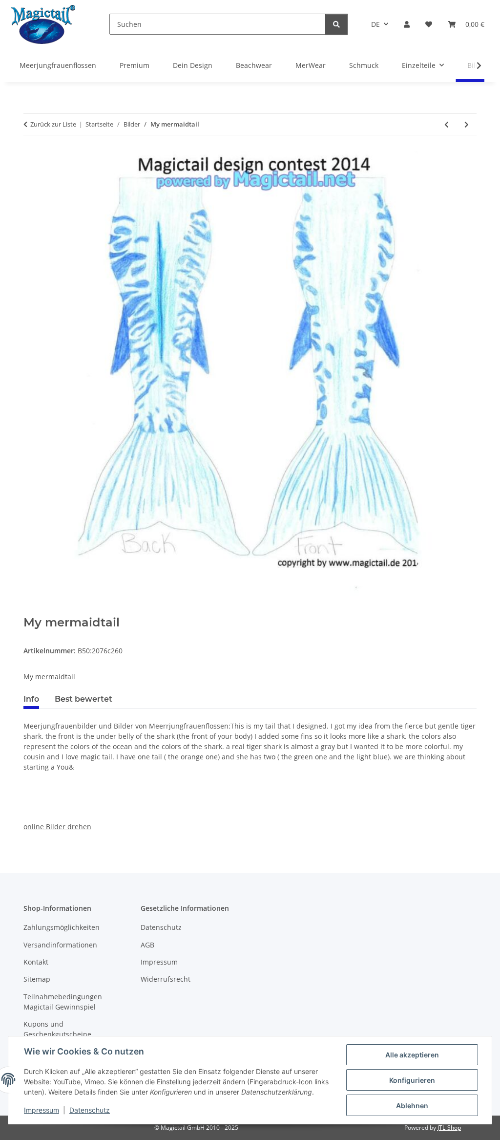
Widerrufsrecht (165, 979)
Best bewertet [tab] (83, 699)
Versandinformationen (60, 944)
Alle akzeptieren (412, 1055)
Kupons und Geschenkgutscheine (57, 1029)
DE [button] (375, 24)
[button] (406, 24)
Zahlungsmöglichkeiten (61, 927)
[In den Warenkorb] (31, 610)
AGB (147, 944)
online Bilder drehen (57, 826)
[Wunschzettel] (428, 24)
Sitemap (36, 979)
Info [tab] (31, 699)
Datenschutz (89, 1110)
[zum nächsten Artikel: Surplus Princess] (467, 124)
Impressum (41, 1110)
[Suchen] (336, 24)
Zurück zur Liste (53, 124)
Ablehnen (412, 1105)
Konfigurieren (412, 1080)
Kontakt (35, 962)
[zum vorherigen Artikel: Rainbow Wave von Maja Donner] (447, 124)
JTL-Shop (449, 1127)
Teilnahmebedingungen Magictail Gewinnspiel (62, 1001)
